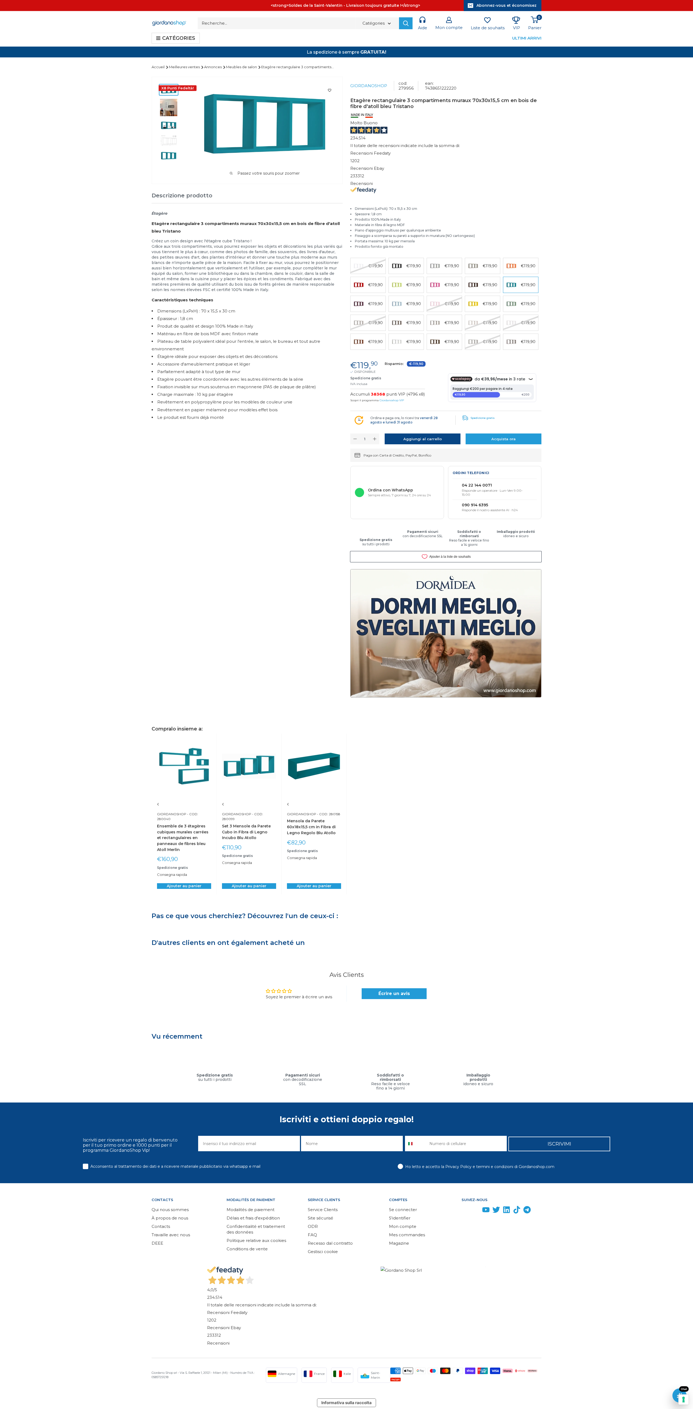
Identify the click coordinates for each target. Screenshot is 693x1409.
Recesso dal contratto (330, 1243)
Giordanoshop (368, 85)
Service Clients (323, 1209)
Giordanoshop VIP (392, 400)
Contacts (161, 1226)
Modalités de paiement (250, 1209)
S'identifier (399, 1218)
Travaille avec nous (171, 1234)
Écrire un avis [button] (394, 993)
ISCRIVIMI (559, 1144)
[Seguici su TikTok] (517, 1211)
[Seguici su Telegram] (527, 1211)
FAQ (312, 1234)
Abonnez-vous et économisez (506, 5)
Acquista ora (503, 439)
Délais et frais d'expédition (253, 1218)
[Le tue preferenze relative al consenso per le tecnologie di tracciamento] (683, 1399)
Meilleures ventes (185, 67)
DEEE (157, 1243)
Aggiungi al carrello (422, 439)
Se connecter (403, 1209)
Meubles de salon (242, 67)
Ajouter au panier (184, 885)
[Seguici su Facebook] (465, 1211)
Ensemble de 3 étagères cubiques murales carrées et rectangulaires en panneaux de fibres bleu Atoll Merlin (182, 838)
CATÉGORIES (178, 38)
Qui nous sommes (170, 1209)
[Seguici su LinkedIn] (506, 1211)
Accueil (158, 67)
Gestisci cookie (323, 1251)
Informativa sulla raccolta (346, 1402)
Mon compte (402, 1226)
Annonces (213, 67)
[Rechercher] (406, 23)
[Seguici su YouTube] (486, 1211)
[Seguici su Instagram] (475, 1211)
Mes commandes (407, 1234)
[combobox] (416, 1143)
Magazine (399, 1243)
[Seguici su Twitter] (496, 1211)
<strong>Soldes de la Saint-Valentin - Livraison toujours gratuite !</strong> (345, 5)
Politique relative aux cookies (256, 1240)
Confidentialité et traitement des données (256, 1229)
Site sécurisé (320, 1218)
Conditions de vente (247, 1248)
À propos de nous (170, 1218)
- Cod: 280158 (328, 814)
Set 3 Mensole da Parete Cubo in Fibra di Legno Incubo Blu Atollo (246, 832)
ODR (313, 1226)
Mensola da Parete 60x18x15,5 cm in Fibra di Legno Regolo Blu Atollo (311, 826)
